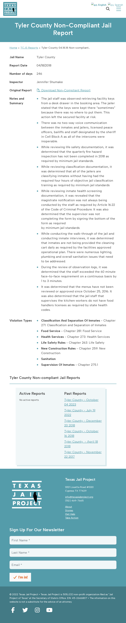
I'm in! (22, 577)
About (68, 506)
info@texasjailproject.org (79, 496)
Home (13, 47)
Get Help (70, 514)
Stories (69, 510)
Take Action (71, 517)
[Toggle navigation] (118, 9)
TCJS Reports (29, 47)
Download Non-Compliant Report (65, 90)
